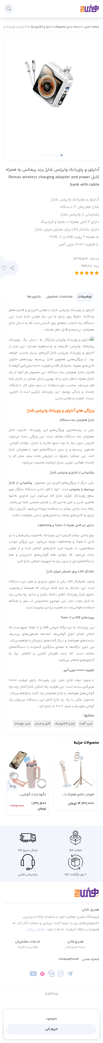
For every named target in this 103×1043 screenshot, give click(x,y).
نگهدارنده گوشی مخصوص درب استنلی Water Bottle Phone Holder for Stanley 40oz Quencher (28, 794)
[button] (9, 781)
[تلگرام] (70, 974)
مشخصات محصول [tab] (59, 296)
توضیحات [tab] (85, 296)
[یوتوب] (33, 974)
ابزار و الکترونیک (40, 26)
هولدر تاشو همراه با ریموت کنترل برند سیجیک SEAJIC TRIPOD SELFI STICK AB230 (76, 794)
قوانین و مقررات (27, 947)
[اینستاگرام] (60, 974)
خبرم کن (51, 1029)
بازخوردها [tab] (34, 296)
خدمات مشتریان (27, 942)
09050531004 (68, 959)
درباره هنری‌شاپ (75, 947)
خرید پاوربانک (22, 723)
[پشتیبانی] (51, 974)
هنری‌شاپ (75, 942)
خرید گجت (85, 723)
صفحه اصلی (91, 26)
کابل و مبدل (42, 723)
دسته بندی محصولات (67, 26)
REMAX (90, 266)
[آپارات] (42, 974)
